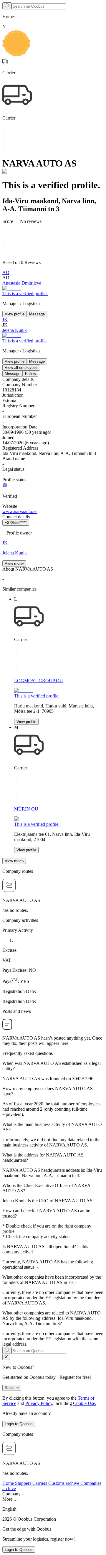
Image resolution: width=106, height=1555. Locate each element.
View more (14, 563)
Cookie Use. (84, 1403)
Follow (30, 373)
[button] (53, 1509)
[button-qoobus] (6, 1357)
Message (37, 314)
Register (12, 1388)
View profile (14, 314)
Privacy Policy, (39, 1403)
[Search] (6, 5)
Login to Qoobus (19, 1424)
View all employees (21, 367)
